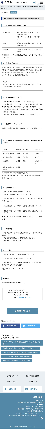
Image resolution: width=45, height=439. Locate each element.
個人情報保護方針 (33, 376)
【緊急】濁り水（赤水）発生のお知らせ (17, 356)
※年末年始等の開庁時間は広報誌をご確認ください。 (26, 415)
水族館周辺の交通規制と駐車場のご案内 (17, 360)
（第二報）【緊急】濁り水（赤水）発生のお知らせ (21, 352)
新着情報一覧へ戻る (22, 311)
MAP (40, 404)
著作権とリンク (12, 376)
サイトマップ (12, 382)
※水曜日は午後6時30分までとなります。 (30, 413)
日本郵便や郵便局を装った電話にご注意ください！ (21, 348)
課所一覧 (12, 389)
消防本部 (13, 12)
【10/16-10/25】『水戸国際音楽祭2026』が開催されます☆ (22, 343)
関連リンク (33, 382)
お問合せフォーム (24, 297)
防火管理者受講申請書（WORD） (13, 283)
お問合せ (33, 389)
